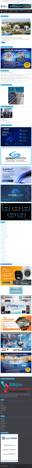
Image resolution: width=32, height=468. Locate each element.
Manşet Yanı (2, 247)
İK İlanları (2, 403)
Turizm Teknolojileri (3, 255)
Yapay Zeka (2, 257)
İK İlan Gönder (2, 405)
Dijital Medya (2, 238)
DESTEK (13, 396)
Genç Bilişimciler (3, 239)
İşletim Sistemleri (3, 243)
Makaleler (21, 10)
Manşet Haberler (3, 421)
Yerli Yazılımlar (5, 10)
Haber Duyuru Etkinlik (4, 423)
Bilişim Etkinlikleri (3, 229)
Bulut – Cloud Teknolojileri (4, 237)
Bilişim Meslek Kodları (3, 234)
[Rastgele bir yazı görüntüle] (30, 11)
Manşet (2, 246)
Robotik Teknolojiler (3, 251)
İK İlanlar (15, 12)
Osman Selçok (7, 36)
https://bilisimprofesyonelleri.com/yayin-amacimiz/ (15, 82)
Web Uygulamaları (3, 256)
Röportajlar (2, 252)
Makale (1, 244)
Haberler (16, 10)
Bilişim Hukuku (2, 233)
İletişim (2, 413)
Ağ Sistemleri (2, 225)
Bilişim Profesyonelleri (3, 235)
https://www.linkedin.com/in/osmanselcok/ (16, 122)
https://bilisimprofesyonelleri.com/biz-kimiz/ (21, 80)
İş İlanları (2, 428)
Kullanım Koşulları (3, 410)
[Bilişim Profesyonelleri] (16, 380)
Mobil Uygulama (3, 248)
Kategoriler (5, 12)
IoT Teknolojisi (2, 242)
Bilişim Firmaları (11, 10)
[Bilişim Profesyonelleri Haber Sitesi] (1, 11)
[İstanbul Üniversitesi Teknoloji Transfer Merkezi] (16, 26)
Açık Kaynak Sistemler (3, 224)
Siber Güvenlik (2, 253)
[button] (18, 10)
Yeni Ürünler (2, 260)
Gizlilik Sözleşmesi (3, 408)
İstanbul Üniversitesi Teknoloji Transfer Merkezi (11, 38)
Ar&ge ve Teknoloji (3, 228)
